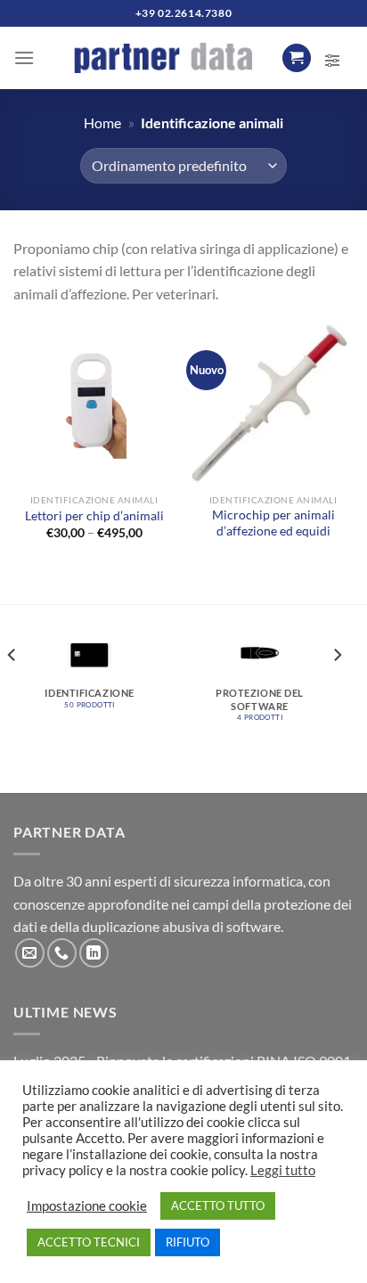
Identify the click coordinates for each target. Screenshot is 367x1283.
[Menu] (24, 57)
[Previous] (12, 691)
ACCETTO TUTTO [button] (218, 1205)
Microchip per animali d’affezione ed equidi (273, 523)
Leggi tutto (282, 1170)
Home (102, 122)
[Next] (337, 691)
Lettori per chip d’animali (94, 516)
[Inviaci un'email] (30, 953)
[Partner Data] (163, 58)
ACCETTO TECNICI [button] (88, 1242)
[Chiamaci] (62, 953)
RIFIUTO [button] (187, 1242)
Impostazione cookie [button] (87, 1206)
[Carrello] (296, 58)
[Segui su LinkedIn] (94, 953)
